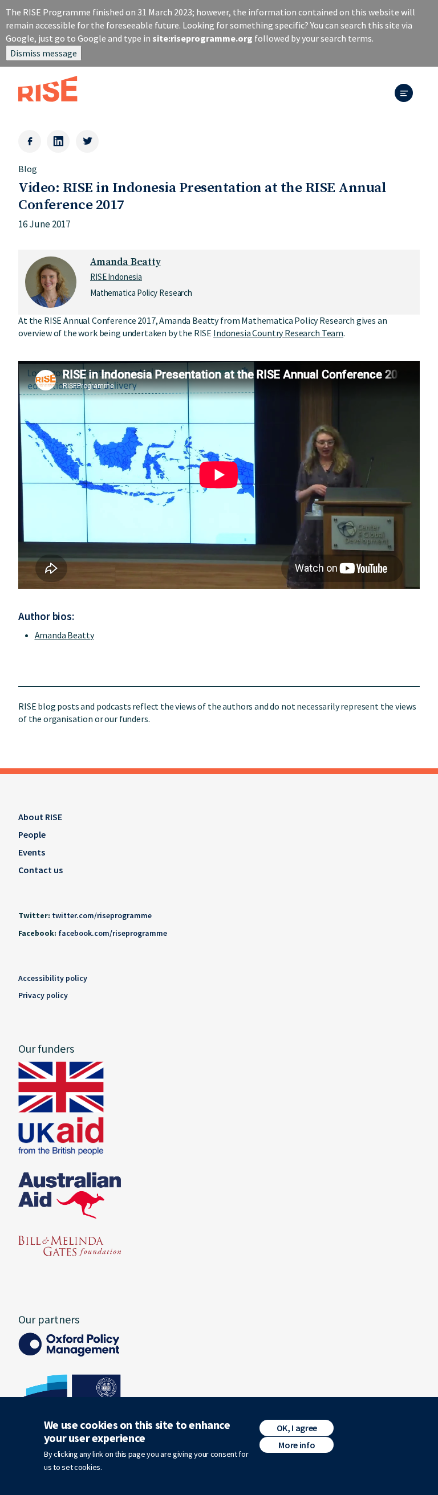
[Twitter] (87, 141)
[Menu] (407, 94)
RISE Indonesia (116, 276)
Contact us (40, 869)
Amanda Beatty (125, 262)
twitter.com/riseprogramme (102, 915)
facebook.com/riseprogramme (112, 933)
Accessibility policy (52, 978)
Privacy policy (43, 995)
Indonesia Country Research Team (278, 333)
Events (31, 852)
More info (296, 1445)
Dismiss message (43, 53)
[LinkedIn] (58, 141)
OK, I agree (297, 1427)
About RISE (40, 816)
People (32, 834)
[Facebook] (29, 141)
